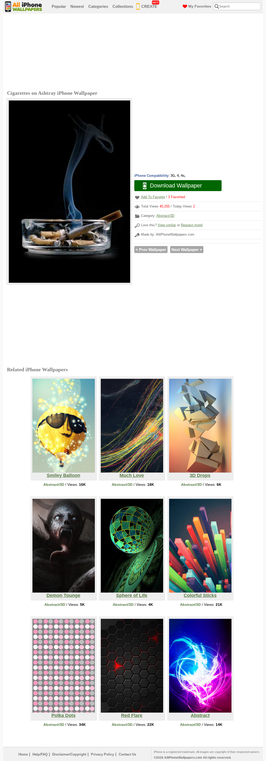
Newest (77, 6)
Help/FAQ (40, 754)
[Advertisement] (134, 52)
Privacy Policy (102, 754)
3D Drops (200, 475)
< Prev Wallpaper (151, 249)
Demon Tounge (63, 595)
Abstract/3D (165, 216)
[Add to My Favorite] (137, 197)
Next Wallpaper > (186, 249)
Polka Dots (63, 715)
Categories (98, 6)
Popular (59, 6)
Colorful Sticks (200, 595)
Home (23, 754)
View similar (167, 225)
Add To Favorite (153, 197)
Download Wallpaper (176, 185)
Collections (122, 6)
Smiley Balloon (63, 475)
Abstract (200, 715)
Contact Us (127, 754)
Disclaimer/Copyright (69, 754)
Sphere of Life (131, 595)
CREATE (150, 5)
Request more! (192, 225)
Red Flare (131, 715)
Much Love (131, 475)
